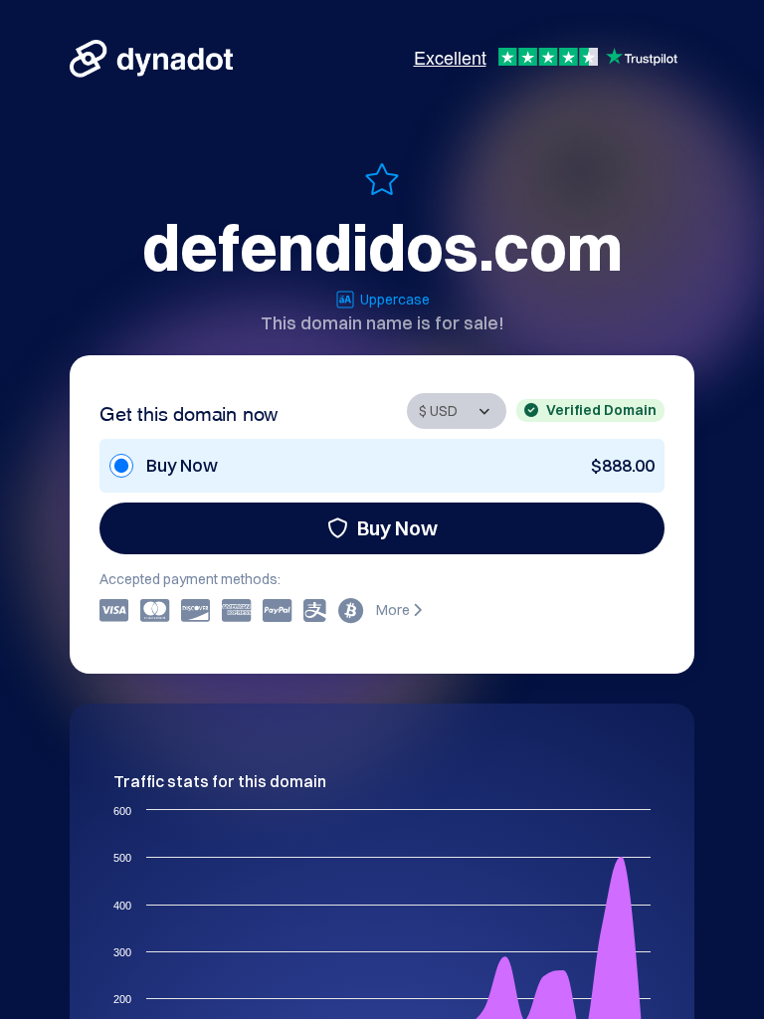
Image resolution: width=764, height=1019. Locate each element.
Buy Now (397, 527)
